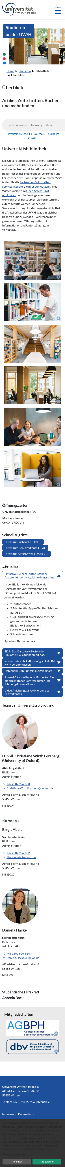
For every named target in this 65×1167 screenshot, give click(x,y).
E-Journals (38, 133)
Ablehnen (17, 1161)
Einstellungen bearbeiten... (17, 1154)
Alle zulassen (47, 1161)
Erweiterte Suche (17, 133)
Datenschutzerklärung (38, 1149)
